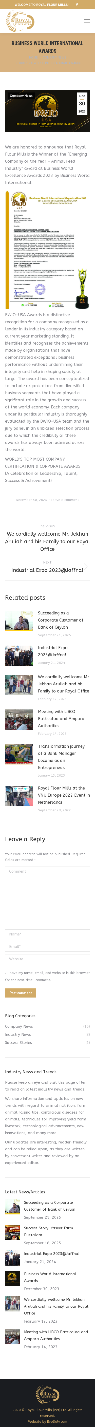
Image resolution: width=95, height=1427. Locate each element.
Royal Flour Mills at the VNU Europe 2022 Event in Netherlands (64, 795)
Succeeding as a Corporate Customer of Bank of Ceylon (60, 620)
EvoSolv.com (57, 1421)
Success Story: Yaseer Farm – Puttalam (50, 1231)
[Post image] (19, 621)
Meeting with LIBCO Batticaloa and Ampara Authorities (61, 718)
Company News (21, 96)
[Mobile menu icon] (87, 21)
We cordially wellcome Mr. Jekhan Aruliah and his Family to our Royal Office (64, 683)
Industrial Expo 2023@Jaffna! (53, 651)
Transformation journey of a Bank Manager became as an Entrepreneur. (61, 757)
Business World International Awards (50, 1277)
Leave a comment (65, 500)
